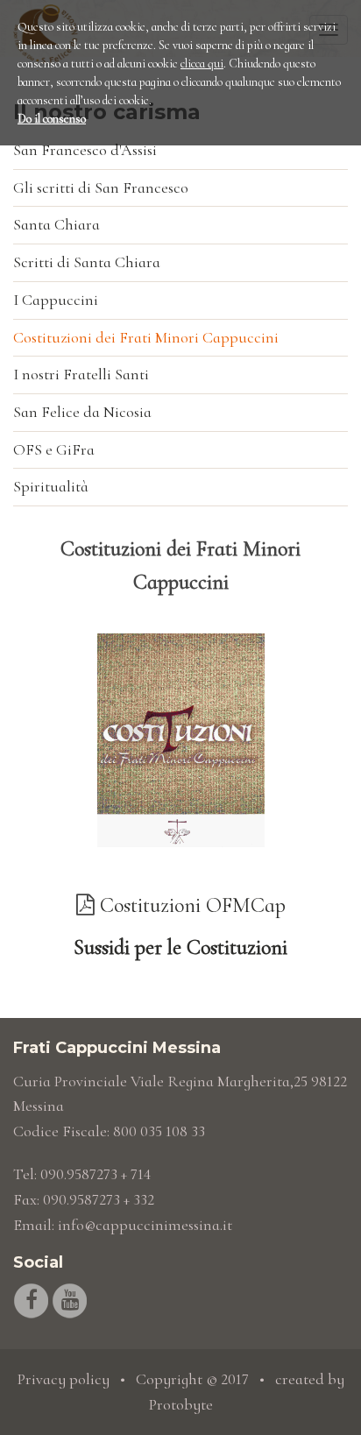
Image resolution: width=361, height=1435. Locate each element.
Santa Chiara (56, 224)
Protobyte (181, 1404)
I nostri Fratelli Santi (81, 374)
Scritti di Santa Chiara (86, 262)
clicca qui (201, 63)
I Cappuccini (55, 299)
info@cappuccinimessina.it (145, 1224)
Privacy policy (64, 1379)
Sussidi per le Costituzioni (180, 947)
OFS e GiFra (54, 449)
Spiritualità (50, 486)
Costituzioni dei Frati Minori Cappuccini (146, 337)
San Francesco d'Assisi (85, 149)
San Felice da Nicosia (82, 411)
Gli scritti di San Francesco (100, 187)
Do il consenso (52, 118)
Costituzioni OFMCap (193, 905)
